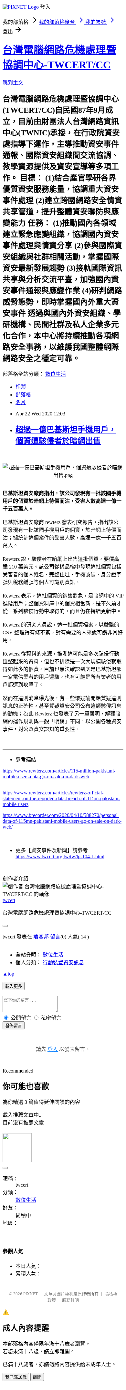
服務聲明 (70, 1300)
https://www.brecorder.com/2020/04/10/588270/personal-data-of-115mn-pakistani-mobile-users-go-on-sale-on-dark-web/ (62, 821)
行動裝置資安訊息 (63, 962)
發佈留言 (13, 1025)
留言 (55, 936)
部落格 (23, 394)
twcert (9, 900)
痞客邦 (41, 936)
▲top (8, 974)
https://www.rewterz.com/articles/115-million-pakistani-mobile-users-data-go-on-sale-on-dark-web (59, 773)
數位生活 (55, 374)
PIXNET (30, 1293)
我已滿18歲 (15, 1377)
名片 (21, 402)
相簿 (21, 387)
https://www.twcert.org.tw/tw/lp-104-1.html (60, 856)
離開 (37, 1377)
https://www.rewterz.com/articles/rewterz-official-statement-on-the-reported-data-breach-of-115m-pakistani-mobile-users (61, 798)
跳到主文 (13, 82)
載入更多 (13, 986)
